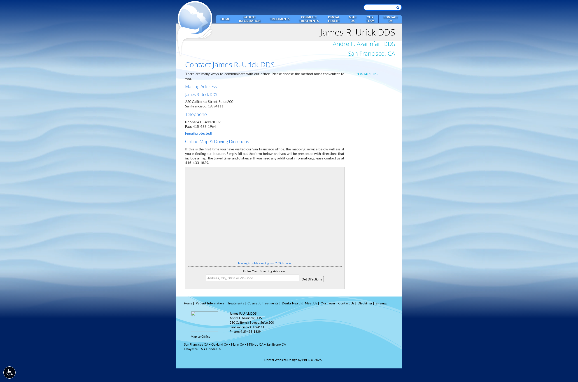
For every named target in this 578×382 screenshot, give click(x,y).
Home (225, 19)
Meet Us (311, 303)
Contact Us (367, 74)
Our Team (328, 303)
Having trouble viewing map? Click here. (264, 263)
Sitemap (381, 303)
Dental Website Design (280, 360)
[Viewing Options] (9, 372)
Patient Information (210, 303)
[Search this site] (398, 7)
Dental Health (292, 303)
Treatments (280, 19)
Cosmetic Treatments (263, 303)
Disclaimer (365, 303)
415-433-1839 (208, 122)
